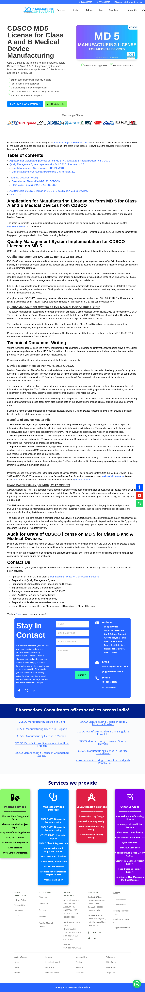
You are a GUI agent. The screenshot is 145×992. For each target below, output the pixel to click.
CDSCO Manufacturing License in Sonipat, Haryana (103, 742)
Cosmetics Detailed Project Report (129, 862)
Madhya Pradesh (52, 972)
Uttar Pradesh (112, 962)
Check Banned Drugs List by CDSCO (130, 854)
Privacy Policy (20, 900)
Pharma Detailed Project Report (15, 826)
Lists (76, 10)
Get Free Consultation (25, 104)
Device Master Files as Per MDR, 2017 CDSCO (36, 181)
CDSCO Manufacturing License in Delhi (42, 721)
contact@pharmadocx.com (128, 2)
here (15, 479)
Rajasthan (80, 967)
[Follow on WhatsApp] (139, 503)
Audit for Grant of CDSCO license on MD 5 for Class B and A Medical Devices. (48, 191)
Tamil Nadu (80, 972)
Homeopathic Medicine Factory (129, 826)
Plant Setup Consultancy (130, 832)
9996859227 (103, 2)
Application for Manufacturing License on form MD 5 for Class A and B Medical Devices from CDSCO (59, 161)
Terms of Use (19, 905)
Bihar (16, 962)
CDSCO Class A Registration (53, 843)
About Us (132, 10)
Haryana (48, 957)
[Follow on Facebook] (139, 487)
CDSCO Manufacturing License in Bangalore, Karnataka (103, 733)
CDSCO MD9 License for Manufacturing (53, 828)
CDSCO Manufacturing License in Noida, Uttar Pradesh (42, 744)
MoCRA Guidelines (130, 847)
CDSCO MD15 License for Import (53, 837)
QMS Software (129, 842)
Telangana (110, 957)
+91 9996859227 (109, 687)
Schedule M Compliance (15, 842)
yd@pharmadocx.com (112, 671)
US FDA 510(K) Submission (53, 861)
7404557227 (85, 2)
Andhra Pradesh (21, 957)
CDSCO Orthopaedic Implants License (53, 850)
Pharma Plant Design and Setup (15, 818)
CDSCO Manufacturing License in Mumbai (42, 736)
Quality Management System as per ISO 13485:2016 (38, 168)
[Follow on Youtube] (139, 495)
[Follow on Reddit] (89, 938)
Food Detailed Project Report (129, 870)
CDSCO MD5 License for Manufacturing (53, 820)
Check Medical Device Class (130, 837)
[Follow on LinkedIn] (34, 691)
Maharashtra (81, 957)
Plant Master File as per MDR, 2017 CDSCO (34, 185)
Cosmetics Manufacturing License (130, 818)
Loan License (15, 847)
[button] (137, 984)
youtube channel (82, 479)
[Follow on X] (27, 691)
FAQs (16, 915)
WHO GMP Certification (15, 852)
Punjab (79, 962)
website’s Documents (113, 476)
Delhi (16, 967)
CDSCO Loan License (53, 866)
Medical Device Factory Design (91, 828)
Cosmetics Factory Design (91, 821)
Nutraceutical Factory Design (92, 836)
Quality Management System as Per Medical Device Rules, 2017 (44, 172)
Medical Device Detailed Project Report (53, 873)
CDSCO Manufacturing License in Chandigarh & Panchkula (103, 762)
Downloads (115, 10)
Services (62, 10)
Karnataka (49, 967)
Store (19, 614)
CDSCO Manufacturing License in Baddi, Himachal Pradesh (103, 723)
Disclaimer (18, 910)
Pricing (89, 10)
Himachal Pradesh (52, 962)
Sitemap (42, 916)
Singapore (110, 972)
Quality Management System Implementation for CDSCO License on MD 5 (46, 164)
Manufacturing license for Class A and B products (74, 576)
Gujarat (17, 972)
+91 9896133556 (109, 682)
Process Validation (53, 879)
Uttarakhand (111, 967)
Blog (101, 10)
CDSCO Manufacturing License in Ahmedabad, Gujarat (41, 754)
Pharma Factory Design (91, 816)
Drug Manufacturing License (15, 832)
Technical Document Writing (23, 177)
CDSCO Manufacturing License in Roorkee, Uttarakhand (103, 752)
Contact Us (15, 194)
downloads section (16, 226)
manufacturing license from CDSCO (71, 142)
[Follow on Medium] (100, 932)
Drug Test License (15, 837)
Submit (82, 675)
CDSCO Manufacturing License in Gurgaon (42, 729)
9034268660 (56, 104)
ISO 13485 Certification (53, 856)
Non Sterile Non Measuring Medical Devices (130, 878)
